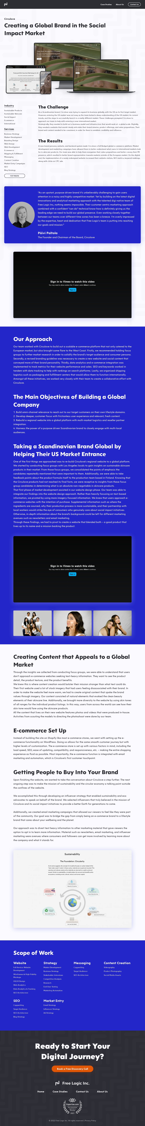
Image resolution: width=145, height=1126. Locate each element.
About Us (120, 4)
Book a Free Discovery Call (72, 1068)
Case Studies (106, 4)
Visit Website (14, 176)
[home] (5, 4)
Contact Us (134, 4)
